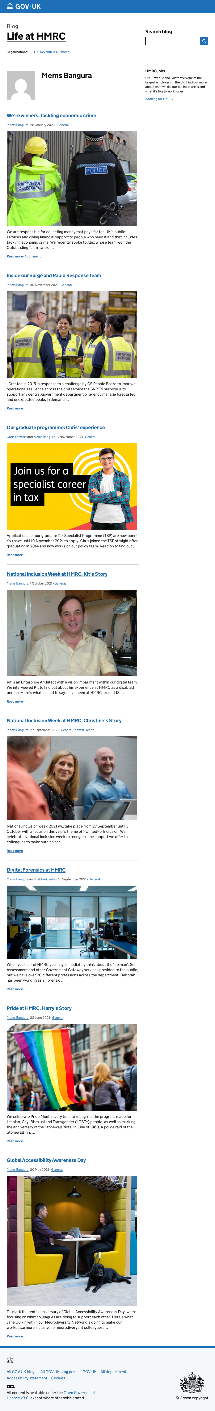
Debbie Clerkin (46, 879)
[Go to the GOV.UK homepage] (24, 6)
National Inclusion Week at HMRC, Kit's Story (57, 574)
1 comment (33, 256)
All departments (114, 1371)
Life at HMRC (36, 36)
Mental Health (84, 730)
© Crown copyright (192, 1397)
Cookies (58, 1378)
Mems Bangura (18, 125)
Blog (12, 26)
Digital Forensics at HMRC (36, 870)
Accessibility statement (27, 1378)
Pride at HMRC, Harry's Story (39, 1008)
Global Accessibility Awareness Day (46, 1160)
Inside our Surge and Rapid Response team (54, 275)
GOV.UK (90, 1371)
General (63, 125)
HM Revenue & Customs (51, 52)
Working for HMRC (159, 99)
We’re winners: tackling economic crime (51, 115)
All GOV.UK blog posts (59, 1371)
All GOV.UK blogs (21, 1371)
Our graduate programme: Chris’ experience (56, 427)
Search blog (158, 32)
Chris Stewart (17, 437)
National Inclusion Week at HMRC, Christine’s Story (64, 720)
